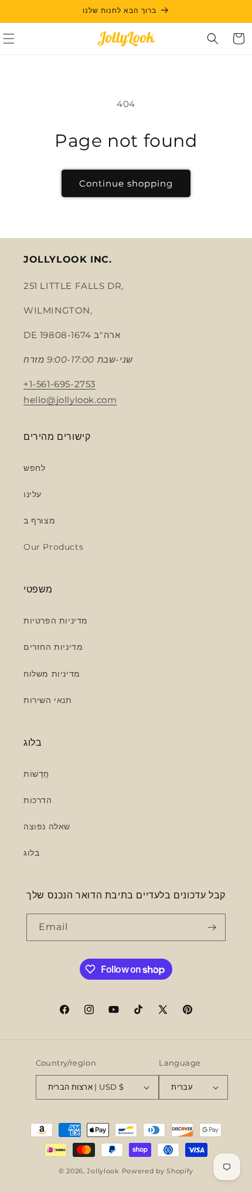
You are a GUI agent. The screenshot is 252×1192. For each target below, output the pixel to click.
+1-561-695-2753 (59, 384)
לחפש (34, 468)
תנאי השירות (47, 700)
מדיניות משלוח (51, 674)
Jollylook (103, 1171)
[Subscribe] (212, 927)
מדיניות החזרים (53, 647)
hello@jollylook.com (70, 399)
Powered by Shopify (158, 1171)
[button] (213, 38)
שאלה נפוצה (46, 826)
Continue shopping (126, 183)
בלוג (31, 853)
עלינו (32, 494)
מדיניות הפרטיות (55, 620)
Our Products (53, 547)
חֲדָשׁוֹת (36, 774)
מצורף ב (39, 520)
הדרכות (37, 800)
